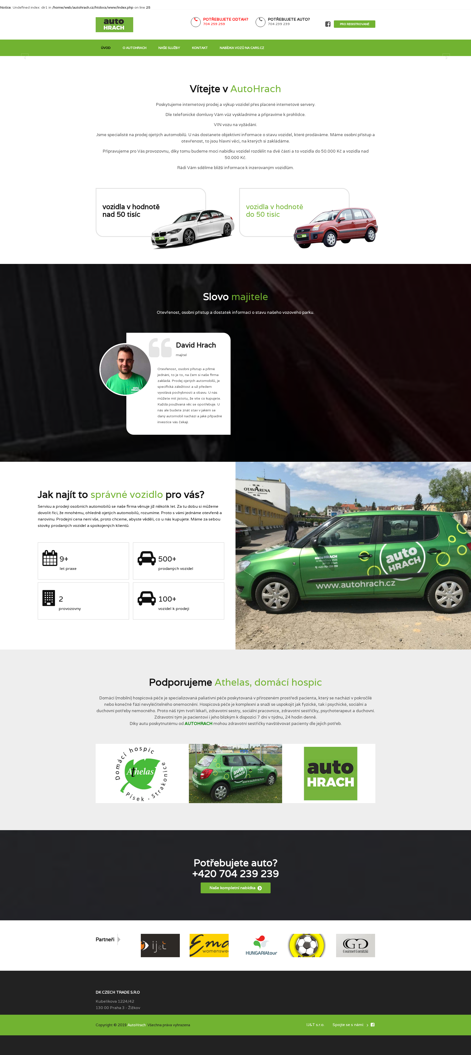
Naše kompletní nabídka (232, 887)
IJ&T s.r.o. (315, 1024)
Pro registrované (354, 24)
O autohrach (134, 48)
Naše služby (169, 48)
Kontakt (200, 48)
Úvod (106, 48)
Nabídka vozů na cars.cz (242, 48)
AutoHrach (137, 1025)
